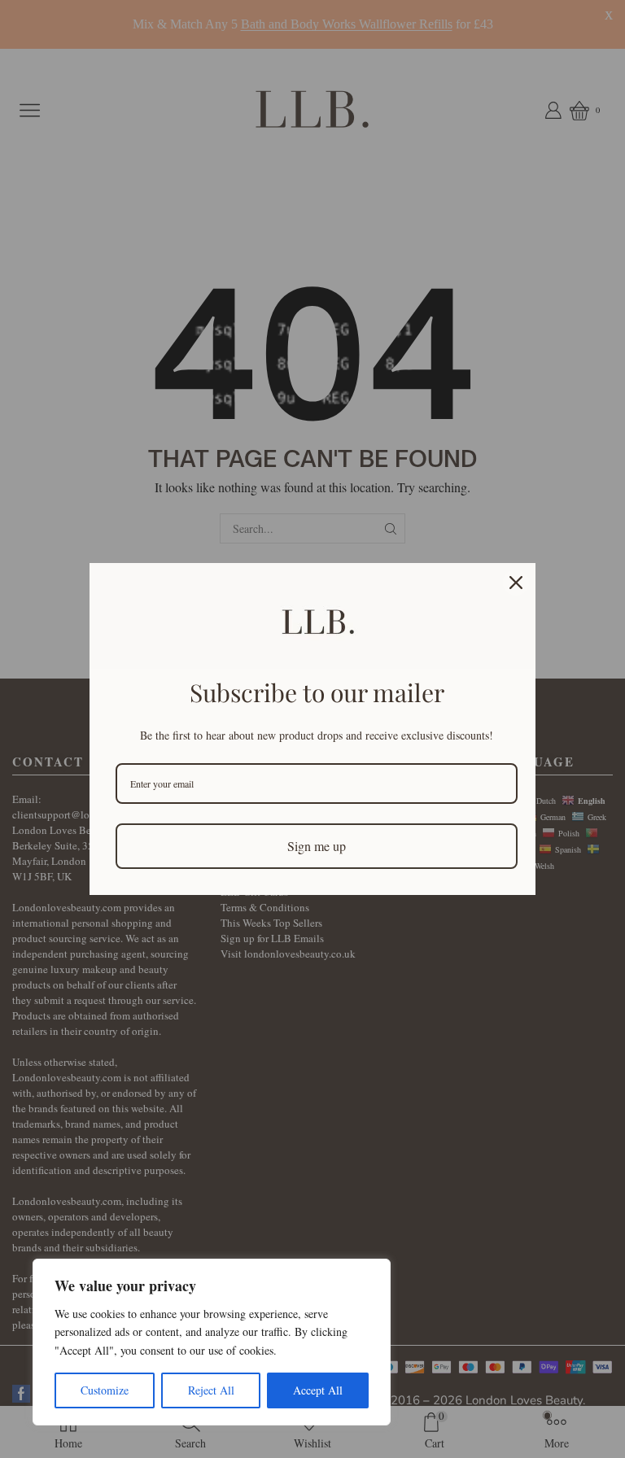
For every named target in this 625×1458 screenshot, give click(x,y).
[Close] (515, 582)
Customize (105, 1390)
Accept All (318, 1390)
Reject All (211, 1390)
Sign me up (316, 845)
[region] (212, 1342)
